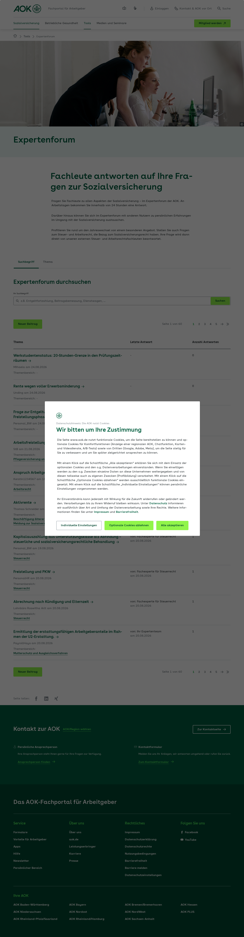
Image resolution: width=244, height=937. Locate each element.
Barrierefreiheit (127, 512)
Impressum (101, 512)
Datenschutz (158, 503)
